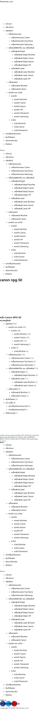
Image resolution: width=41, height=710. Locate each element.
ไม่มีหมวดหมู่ (10, 413)
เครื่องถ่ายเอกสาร (14, 34)
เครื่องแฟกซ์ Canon (18, 89)
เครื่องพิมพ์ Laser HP (22, 79)
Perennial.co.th (6, 1)
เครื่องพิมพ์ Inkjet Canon (24, 58)
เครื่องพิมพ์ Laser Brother (24, 72)
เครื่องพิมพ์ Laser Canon (23, 75)
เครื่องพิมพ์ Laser (18, 68)
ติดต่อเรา (9, 144)
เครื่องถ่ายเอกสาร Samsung (21, 44)
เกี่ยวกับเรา (10, 27)
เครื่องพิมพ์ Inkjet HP (22, 65)
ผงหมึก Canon (20, 103)
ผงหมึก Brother (20, 99)
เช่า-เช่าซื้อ (9, 402)
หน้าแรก (9, 24)
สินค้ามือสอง (10, 137)
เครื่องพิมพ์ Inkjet (18, 51)
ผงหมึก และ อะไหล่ (15, 92)
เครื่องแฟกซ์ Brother (19, 85)
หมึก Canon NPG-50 (10, 317)
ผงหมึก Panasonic (21, 113)
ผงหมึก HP (18, 109)
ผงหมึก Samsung (21, 116)
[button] (20, 150)
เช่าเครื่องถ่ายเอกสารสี (16, 409)
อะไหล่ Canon (19, 127)
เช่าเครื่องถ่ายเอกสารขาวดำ (18, 406)
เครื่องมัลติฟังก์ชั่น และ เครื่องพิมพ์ (21, 48)
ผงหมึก (14, 96)
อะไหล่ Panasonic (21, 130)
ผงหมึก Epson (20, 106)
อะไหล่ (13, 120)
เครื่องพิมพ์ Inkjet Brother (24, 54)
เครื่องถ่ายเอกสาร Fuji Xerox (22, 41)
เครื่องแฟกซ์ (13, 82)
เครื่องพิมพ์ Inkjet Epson (24, 61)
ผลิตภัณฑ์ (9, 30)
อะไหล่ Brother (20, 123)
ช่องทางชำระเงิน (12, 140)
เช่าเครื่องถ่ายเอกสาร (13, 133)
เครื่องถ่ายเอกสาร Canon (20, 37)
